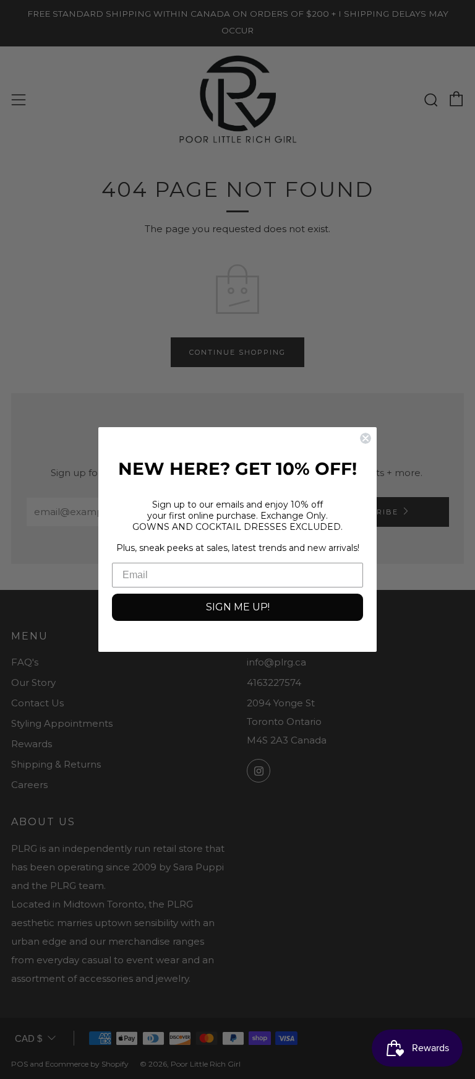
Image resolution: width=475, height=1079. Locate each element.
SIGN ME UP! (238, 607)
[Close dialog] (365, 438)
